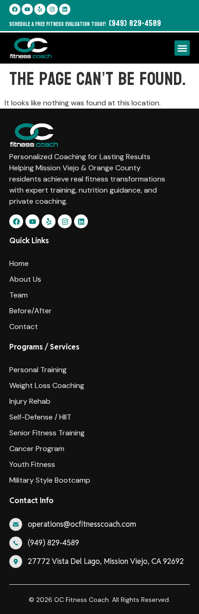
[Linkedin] (64, 9)
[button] (182, 48)
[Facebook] (14, 9)
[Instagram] (52, 9)
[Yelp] (39, 9)
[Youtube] (27, 9)
